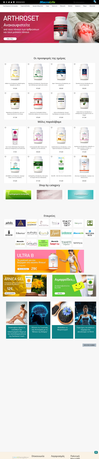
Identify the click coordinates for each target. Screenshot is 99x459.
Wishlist (14, 1)
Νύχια (85, 6)
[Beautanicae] (44, 223)
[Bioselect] (90, 223)
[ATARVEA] (21, 223)
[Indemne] (67, 233)
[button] (2, 27)
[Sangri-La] (55, 243)
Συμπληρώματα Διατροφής (10, 6)
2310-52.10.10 (20, 2)
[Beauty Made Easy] (67, 223)
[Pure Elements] (43, 243)
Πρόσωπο (54, 6)
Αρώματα (77, 6)
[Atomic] (32, 223)
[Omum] (32, 243)
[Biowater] (9, 233)
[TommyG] (78, 243)
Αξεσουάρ (92, 6)
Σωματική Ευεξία (25, 6)
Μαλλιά (70, 6)
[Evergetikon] (44, 233)
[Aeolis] (9, 223)
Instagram (6, 1)
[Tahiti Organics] (66, 243)
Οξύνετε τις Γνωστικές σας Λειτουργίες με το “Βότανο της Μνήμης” (39, 329)
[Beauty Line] (55, 223)
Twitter (9, 1)
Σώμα (47, 6)
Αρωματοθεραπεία (38, 6)
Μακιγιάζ (62, 6)
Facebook (4, 1)
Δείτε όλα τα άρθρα (89, 345)
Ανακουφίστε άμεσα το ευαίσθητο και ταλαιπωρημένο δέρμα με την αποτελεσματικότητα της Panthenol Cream (16, 331)
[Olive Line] (20, 243)
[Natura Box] (90, 233)
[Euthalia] (32, 233)
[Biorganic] (78, 223)
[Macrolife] (78, 233)
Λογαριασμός (11, 1)
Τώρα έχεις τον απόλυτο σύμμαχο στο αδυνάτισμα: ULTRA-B (85, 329)
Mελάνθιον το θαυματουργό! (62, 328)
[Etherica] (21, 233)
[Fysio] (55, 233)
